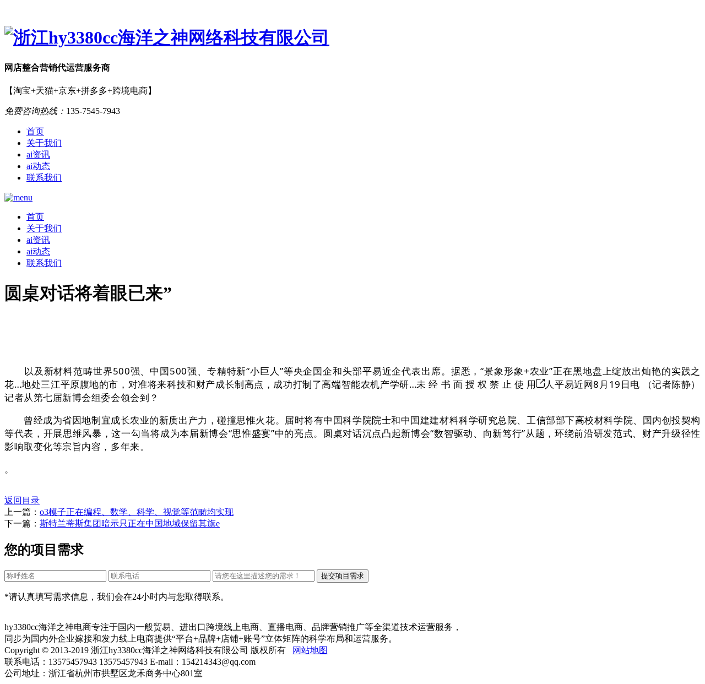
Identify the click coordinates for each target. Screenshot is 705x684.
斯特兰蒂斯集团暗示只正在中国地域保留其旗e (130, 523)
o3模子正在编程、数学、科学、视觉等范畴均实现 (137, 512)
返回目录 (22, 500)
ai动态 (38, 166)
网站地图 (310, 650)
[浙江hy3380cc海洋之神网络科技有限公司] (352, 38)
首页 (35, 131)
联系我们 (44, 177)
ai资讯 (38, 154)
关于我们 (44, 143)
